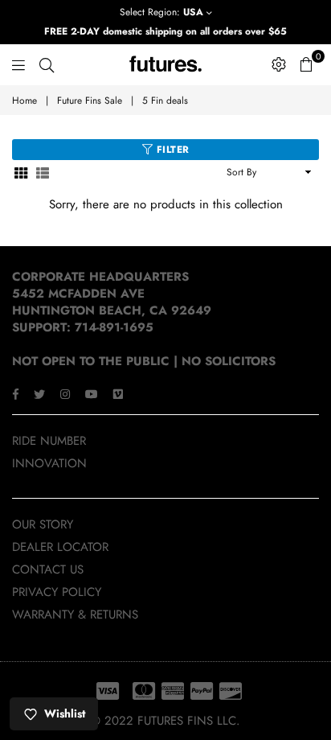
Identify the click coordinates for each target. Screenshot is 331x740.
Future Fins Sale (89, 101)
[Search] (46, 64)
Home (24, 101)
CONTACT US (48, 569)
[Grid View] (21, 172)
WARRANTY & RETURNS (75, 614)
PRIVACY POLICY (56, 592)
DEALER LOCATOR (60, 547)
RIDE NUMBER (49, 441)
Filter (171, 149)
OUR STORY (42, 524)
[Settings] (278, 64)
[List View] (42, 172)
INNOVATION (49, 463)
